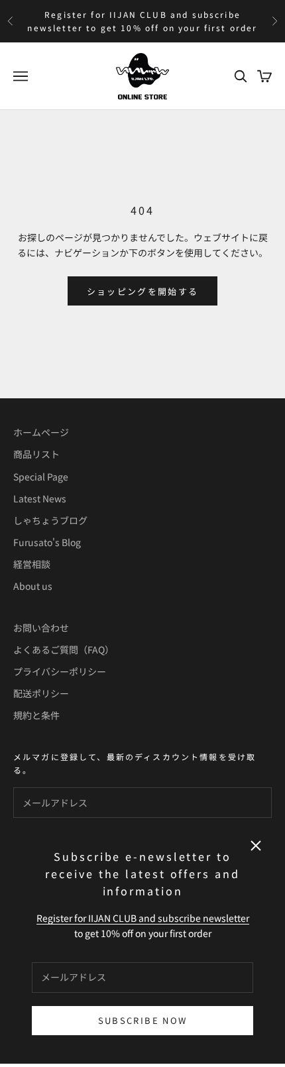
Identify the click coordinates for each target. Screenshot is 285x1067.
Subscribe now (142, 1020)
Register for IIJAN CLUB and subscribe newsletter (142, 918)
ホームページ (41, 432)
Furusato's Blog (47, 542)
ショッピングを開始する (143, 291)
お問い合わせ (41, 627)
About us (32, 585)
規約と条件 (36, 715)
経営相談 (31, 564)
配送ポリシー (41, 693)
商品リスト (36, 454)
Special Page (40, 476)
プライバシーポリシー (59, 671)
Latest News (39, 498)
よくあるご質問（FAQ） (63, 649)
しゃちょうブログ (50, 520)
